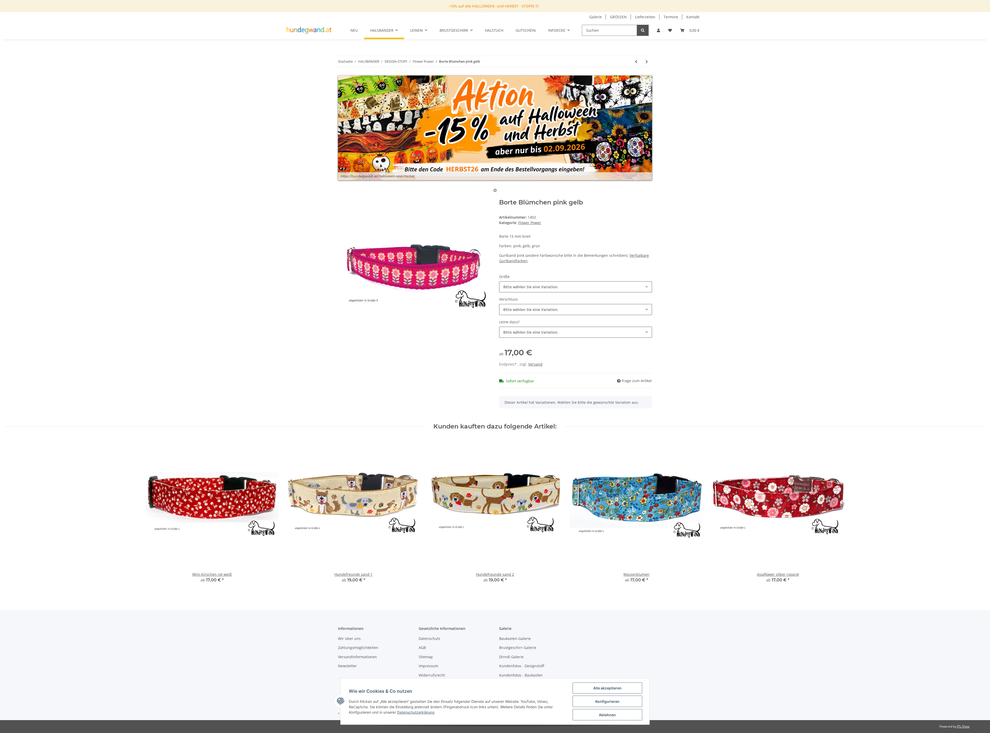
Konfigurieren (607, 701)
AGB (422, 647)
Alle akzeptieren (607, 688)
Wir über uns (349, 638)
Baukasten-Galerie (515, 638)
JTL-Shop (963, 726)
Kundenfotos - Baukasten (521, 675)
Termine (671, 16)
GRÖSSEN (618, 16)
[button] (658, 30)
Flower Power (529, 222)
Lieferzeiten (645, 16)
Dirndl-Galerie (511, 656)
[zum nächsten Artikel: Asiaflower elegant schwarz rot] (646, 61)
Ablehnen (607, 715)
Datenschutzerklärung (415, 712)
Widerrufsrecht (432, 675)
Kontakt (692, 16)
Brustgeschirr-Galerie (517, 647)
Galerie (595, 16)
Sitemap (426, 656)
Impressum (428, 665)
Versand (535, 364)
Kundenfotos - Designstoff (521, 665)
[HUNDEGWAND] (309, 30)
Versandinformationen (357, 656)
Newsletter (347, 665)
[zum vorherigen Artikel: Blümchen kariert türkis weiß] (636, 61)
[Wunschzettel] (670, 30)
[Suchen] (643, 30)
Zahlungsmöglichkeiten (358, 647)
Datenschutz (429, 638)
